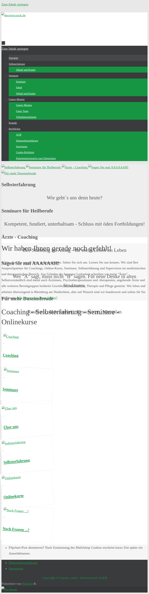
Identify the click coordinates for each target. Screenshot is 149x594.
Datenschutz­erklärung (23, 562)
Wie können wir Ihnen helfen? (37, 298)
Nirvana (27, 583)
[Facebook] (9, 589)
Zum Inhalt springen (14, 4)
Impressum (16, 568)
